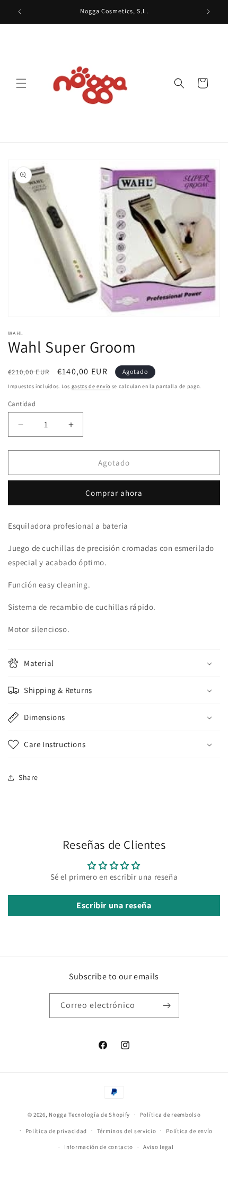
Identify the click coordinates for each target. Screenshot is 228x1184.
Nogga (58, 1114)
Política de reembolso (170, 1114)
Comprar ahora (114, 493)
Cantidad (22, 403)
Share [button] (28, 777)
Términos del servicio (126, 1131)
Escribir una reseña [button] (113, 905)
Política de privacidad (56, 1131)
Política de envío (189, 1131)
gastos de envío (91, 386)
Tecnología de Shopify (99, 1114)
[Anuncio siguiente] (208, 11)
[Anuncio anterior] (19, 11)
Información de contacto (98, 1147)
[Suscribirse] (167, 1005)
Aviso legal (158, 1147)
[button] (21, 83)
